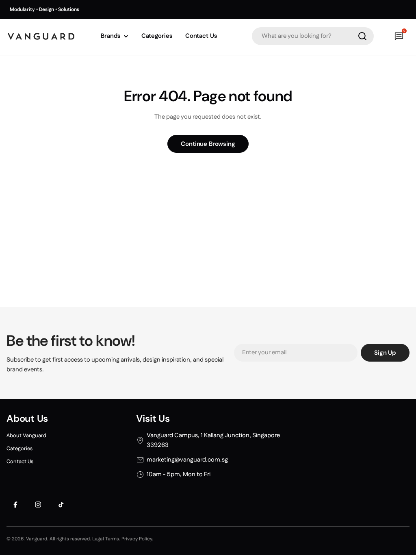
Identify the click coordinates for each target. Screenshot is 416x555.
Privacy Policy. (137, 538)
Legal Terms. (106, 538)
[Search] (362, 36)
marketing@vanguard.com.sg (187, 459)
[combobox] (313, 36)
